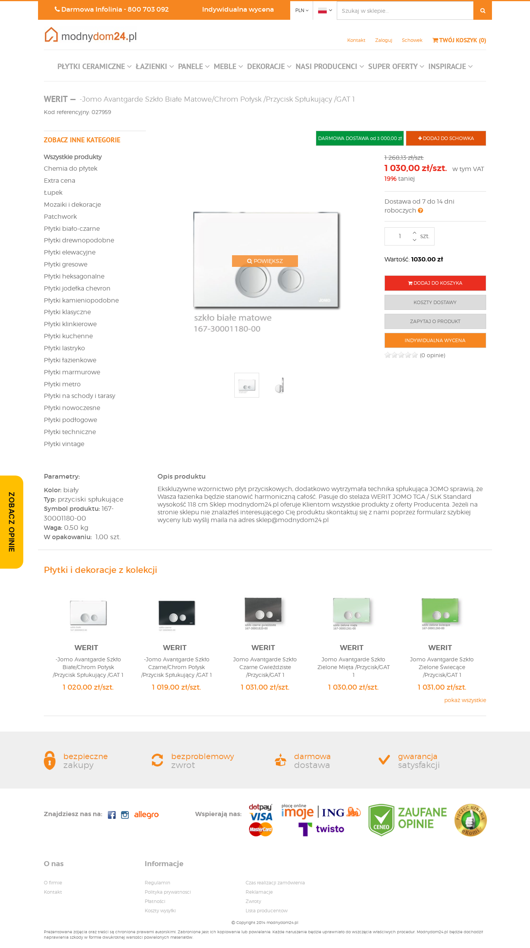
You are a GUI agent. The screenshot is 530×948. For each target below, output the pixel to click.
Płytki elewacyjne (69, 252)
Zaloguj (383, 40)
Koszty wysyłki (160, 910)
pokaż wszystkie (465, 700)
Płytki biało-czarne (72, 228)
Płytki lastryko (64, 348)
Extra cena (59, 180)
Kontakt (356, 40)
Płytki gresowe (65, 264)
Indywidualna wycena (238, 9)
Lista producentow (267, 910)
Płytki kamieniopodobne (81, 300)
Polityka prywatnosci (168, 892)
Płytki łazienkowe (70, 360)
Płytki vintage (64, 444)
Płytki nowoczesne (72, 408)
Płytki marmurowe (72, 372)
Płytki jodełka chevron (77, 288)
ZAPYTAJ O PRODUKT (435, 321)
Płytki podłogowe (70, 420)
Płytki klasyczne (67, 312)
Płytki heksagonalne (74, 276)
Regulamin (157, 883)
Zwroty (253, 901)
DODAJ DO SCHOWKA (448, 138)
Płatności (155, 901)
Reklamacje (259, 892)
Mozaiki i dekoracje (72, 204)
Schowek (412, 40)
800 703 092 (148, 9)
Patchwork (60, 216)
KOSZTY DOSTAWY (435, 302)
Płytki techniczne (70, 432)
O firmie (53, 883)
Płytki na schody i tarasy (79, 396)
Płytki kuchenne (68, 336)
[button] (94, 68)
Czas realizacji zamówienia (275, 883)
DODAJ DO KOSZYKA (437, 283)
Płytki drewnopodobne (79, 240)
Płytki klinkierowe (70, 324)
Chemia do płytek (70, 168)
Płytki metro (62, 384)
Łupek (53, 192)
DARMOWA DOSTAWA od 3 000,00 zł (360, 138)
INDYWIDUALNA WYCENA (435, 340)
